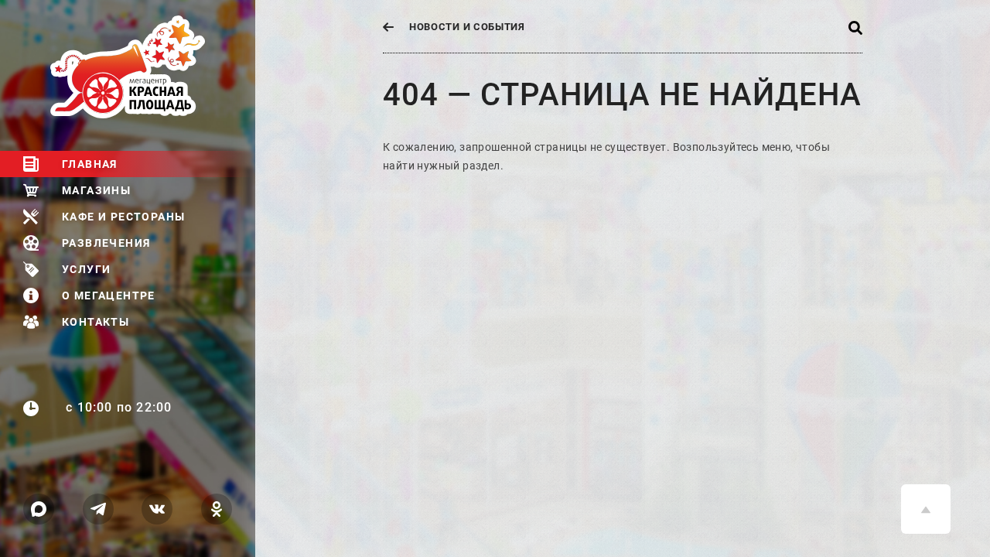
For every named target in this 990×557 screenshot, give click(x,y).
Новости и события (467, 26)
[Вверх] (926, 509)
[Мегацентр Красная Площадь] (152, 66)
